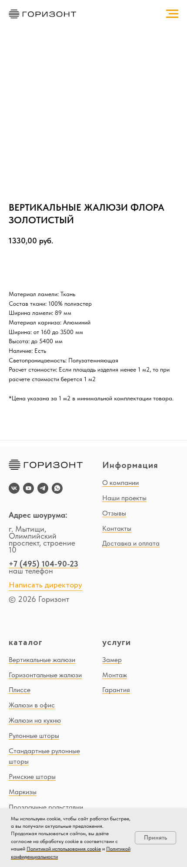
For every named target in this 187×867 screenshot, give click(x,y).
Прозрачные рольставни (46, 807)
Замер (112, 659)
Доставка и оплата (131, 543)
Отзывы (114, 513)
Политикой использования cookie (64, 849)
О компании (120, 482)
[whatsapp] (57, 488)
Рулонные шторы (34, 735)
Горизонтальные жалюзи (45, 675)
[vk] (14, 488)
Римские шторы (32, 776)
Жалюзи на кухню (35, 720)
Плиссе (19, 690)
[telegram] (42, 488)
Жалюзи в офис (32, 705)
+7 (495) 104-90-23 (43, 563)
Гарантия (116, 690)
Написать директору (45, 585)
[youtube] (28, 488)
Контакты (116, 528)
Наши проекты (124, 498)
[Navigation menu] (172, 14)
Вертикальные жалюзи (42, 659)
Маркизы (23, 792)
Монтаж (114, 675)
